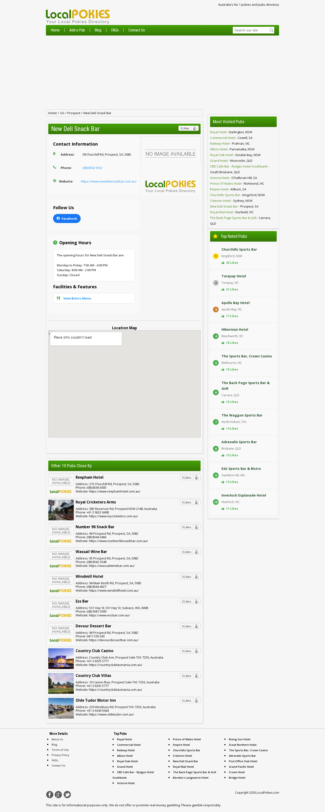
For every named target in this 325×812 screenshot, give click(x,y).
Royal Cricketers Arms (96, 502)
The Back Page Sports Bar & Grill (194, 772)
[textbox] (253, 30)
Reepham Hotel (89, 477)
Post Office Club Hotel (243, 761)
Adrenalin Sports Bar (242, 755)
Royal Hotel (124, 739)
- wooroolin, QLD (231, 160)
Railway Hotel (126, 750)
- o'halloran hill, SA (233, 178)
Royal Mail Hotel (183, 766)
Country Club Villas (93, 675)
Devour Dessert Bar (93, 626)
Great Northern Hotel (242, 744)
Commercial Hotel (129, 744)
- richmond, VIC (237, 183)
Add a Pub (77, 30)
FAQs (115, 30)
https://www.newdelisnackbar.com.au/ (109, 181)
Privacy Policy (60, 755)
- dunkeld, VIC (232, 212)
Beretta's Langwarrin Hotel (190, 777)
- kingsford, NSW (237, 195)
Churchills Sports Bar (186, 750)
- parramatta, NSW (232, 149)
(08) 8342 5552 (92, 168)
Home (55, 30)
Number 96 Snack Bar (95, 526)
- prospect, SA (234, 206)
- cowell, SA (231, 138)
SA (62, 113)
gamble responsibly (206, 805)
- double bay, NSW (235, 155)
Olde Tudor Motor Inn (96, 700)
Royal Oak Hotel (127, 761)
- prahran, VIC (230, 143)
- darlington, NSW (231, 132)
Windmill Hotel (89, 576)
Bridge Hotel (237, 777)
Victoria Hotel (126, 783)
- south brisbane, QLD (239, 169)
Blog (98, 30)
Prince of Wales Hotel (187, 739)
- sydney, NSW (231, 200)
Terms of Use (60, 749)
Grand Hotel (125, 766)
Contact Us (136, 30)
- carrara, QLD (240, 221)
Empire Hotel (181, 744)
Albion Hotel (125, 755)
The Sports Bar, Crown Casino (248, 750)
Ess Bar (82, 601)
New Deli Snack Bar (97, 113)
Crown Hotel (237, 772)
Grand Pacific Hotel (241, 766)
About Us (57, 739)
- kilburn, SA (228, 189)
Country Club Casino (94, 650)
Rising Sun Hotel (239, 739)
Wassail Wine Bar (91, 551)
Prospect (73, 113)
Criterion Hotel (182, 755)
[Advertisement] (162, 72)
